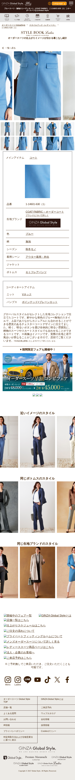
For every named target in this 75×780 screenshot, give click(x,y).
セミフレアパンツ (36, 272)
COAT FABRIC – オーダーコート (45, 211)
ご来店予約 (46, 707)
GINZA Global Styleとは (52, 699)
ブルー (29, 233)
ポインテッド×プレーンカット (40, 302)
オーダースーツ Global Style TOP (16, 700)
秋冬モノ (31, 249)
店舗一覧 (7, 707)
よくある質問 (9, 713)
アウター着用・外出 (37, 256)
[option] (37, 85)
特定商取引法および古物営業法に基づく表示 (18, 738)
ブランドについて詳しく (37, 215)
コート (33, 157)
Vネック (27, 294)
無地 (28, 241)
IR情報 (6, 725)
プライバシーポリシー (13, 731)
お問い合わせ (9, 719)
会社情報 (45, 719)
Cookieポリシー (48, 731)
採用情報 (45, 725)
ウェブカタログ (48, 713)
